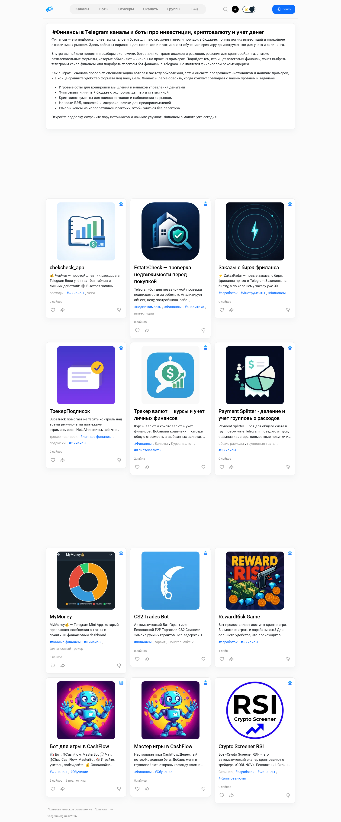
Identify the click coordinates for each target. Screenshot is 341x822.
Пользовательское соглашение (70, 809)
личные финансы (97, 437)
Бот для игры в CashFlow (79, 746)
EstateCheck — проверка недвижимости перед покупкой (162, 274)
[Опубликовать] (235, 9)
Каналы (82, 9)
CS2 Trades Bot (151, 617)
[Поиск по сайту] (225, 9)
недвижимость (148, 307)
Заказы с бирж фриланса (249, 267)
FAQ (194, 9)
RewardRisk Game (239, 617)
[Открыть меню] (111, 809)
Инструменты (254, 293)
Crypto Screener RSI (241, 746)
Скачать (150, 9)
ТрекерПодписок (70, 411)
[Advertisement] (170, 164)
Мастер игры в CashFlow (163, 746)
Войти (287, 9)
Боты (103, 9)
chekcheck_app (67, 267)
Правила (100, 809)
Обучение (80, 772)
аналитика (195, 307)
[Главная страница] (49, 9)
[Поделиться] (62, 310)
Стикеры (126, 9)
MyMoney (61, 617)
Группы (173, 9)
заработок (229, 293)
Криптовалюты (148, 450)
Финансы (76, 293)
